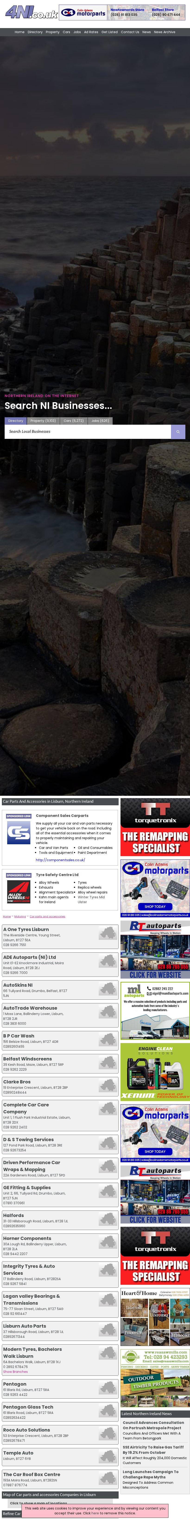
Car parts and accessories (47, 916)
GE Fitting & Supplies (27, 1187)
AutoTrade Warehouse (30, 1008)
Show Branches (15, 1371)
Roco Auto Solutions (26, 1430)
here (95, 1513)
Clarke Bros (17, 1082)
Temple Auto (18, 1453)
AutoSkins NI (18, 985)
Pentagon (14, 1384)
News (146, 32)
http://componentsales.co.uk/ (60, 860)
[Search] (178, 432)
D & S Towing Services (28, 1139)
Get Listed (109, 32)
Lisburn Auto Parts (24, 1326)
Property (53, 32)
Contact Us (130, 32)
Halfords (13, 1215)
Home (20, 32)
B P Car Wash (18, 1036)
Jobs (77, 32)
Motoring (20, 916)
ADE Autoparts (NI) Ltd (29, 957)
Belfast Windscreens (27, 1059)
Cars (66, 32)
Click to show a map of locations (38, 1503)
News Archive (164, 32)
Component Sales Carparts (62, 815)
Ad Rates (91, 32)
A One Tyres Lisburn (26, 929)
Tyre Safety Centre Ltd (57, 874)
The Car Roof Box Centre (31, 1474)
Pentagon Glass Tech (28, 1407)
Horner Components (27, 1238)
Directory (35, 32)
